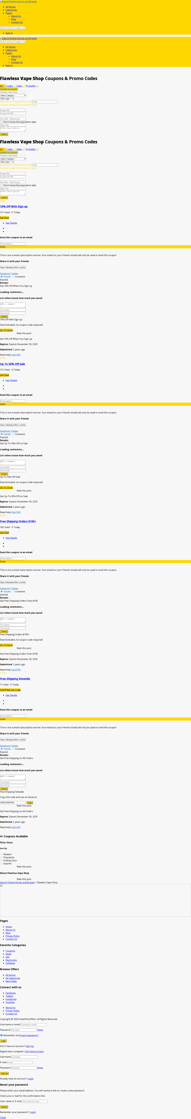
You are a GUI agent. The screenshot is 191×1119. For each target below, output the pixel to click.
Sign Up (30, 1046)
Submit (4, 134)
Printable (32, 85)
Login (31, 1078)
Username (5, 1056)
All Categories (13, 978)
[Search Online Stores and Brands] (18, 1)
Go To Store (6, 330)
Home (9, 926)
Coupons (10, 950)
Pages (9, 13)
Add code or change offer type (15, 101)
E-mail (3, 1062)
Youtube (10, 1002)
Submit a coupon (9, 89)
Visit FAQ (16, 354)
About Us (16, 16)
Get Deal (4, 217)
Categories (11, 9)
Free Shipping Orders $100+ (18, 521)
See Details (11, 223)
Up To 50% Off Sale (12, 364)
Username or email (10, 1024)
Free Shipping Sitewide (15, 678)
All (3, 85)
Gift (7, 957)
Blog (13, 19)
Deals (8, 953)
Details (7, 276)
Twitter (14, 273)
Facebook (5, 273)
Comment (20, 276)
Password (5, 1029)
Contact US (17, 22)
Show (40, 1029)
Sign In (9, 33)
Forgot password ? (29, 1035)
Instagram (11, 999)
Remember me (11, 1035)
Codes (11, 85)
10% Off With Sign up (14, 206)
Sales (20, 85)
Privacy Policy (13, 936)
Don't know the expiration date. (19, 121)
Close (3, 1117)
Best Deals (11, 981)
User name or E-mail (10, 1101)
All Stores (11, 6)
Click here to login (34, 1051)
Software (10, 963)
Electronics (11, 960)
